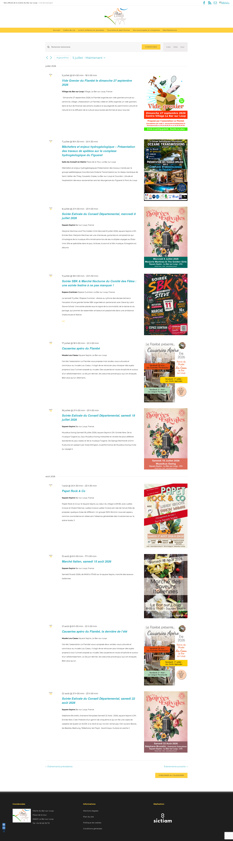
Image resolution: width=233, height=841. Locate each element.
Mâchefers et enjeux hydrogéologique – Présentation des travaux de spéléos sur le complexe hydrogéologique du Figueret (98, 151)
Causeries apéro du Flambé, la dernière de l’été (94, 631)
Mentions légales (90, 811)
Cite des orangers (46, 3)
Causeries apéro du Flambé (81, 348)
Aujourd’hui (63, 57)
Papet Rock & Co (73, 491)
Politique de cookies (92, 822)
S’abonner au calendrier (171, 775)
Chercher (151, 47)
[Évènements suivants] (51, 57)
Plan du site (88, 817)
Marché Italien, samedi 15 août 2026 (86, 561)
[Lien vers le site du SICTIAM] (163, 811)
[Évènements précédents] (47, 57)
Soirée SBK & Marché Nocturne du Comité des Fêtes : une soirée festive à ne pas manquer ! (99, 283)
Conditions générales (92, 828)
